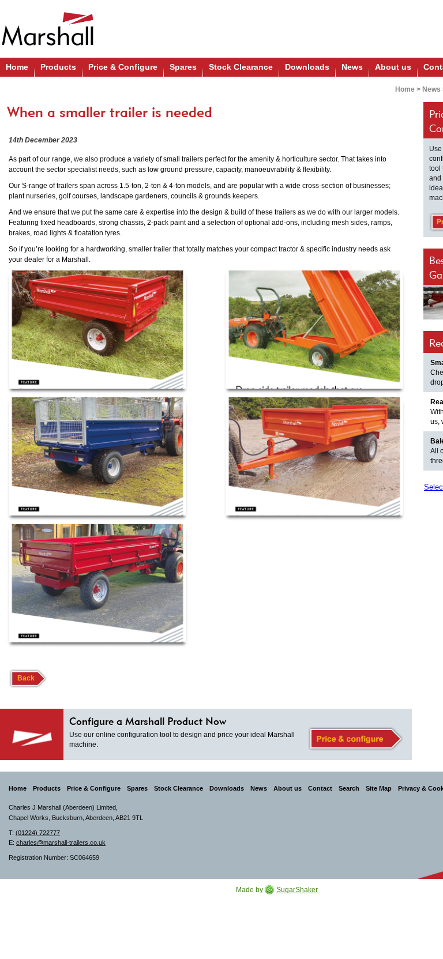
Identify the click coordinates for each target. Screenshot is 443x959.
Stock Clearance (241, 67)
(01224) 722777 (38, 832)
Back (26, 678)
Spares (183, 67)
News (352, 67)
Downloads (307, 67)
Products (58, 67)
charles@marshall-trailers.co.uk (61, 842)
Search (349, 788)
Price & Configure (122, 67)
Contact (320, 788)
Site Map (379, 788)
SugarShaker (297, 890)
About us (393, 67)
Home (17, 67)
